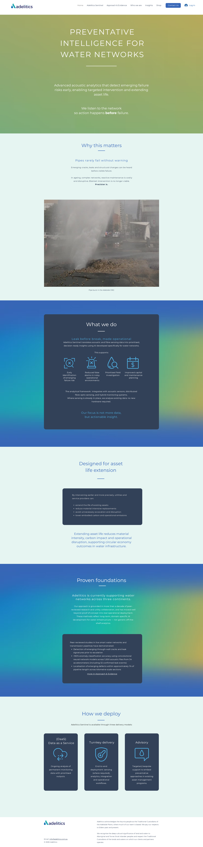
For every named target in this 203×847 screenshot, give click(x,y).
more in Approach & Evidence (102, 674)
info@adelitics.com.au (58, 839)
